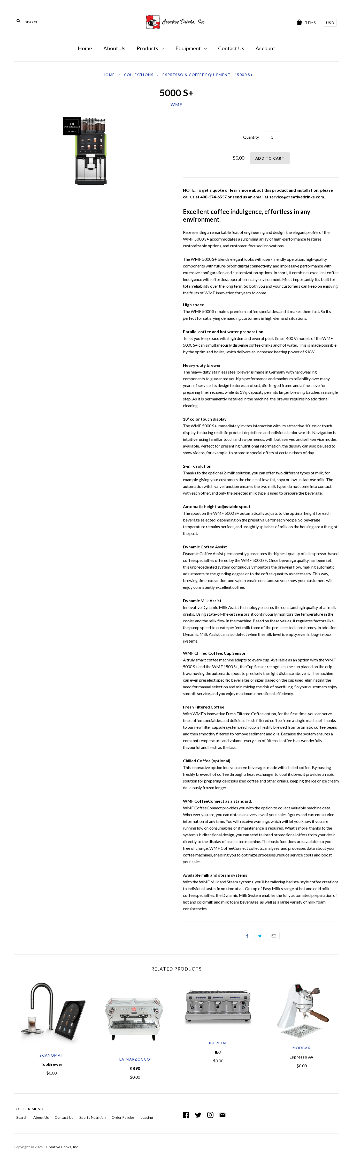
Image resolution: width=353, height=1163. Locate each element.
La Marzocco (134, 1059)
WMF (176, 104)
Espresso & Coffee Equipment (197, 74)
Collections (139, 74)
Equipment (188, 48)
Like (247, 936)
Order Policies (123, 1117)
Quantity (251, 137)
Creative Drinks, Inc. (62, 1147)
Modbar (302, 1048)
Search (21, 1117)
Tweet (260, 936)
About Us (114, 48)
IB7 (218, 1051)
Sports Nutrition (92, 1117)
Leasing (147, 1117)
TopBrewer (52, 1064)
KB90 (135, 1068)
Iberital (218, 1043)
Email (274, 936)
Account (265, 48)
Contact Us (231, 48)
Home (85, 48)
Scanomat (51, 1055)
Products (148, 48)
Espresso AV (301, 1056)
